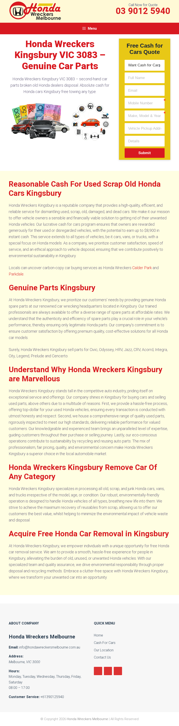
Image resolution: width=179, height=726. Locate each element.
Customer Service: (24, 697)
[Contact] (118, 671)
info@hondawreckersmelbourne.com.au (49, 647)
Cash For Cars (104, 643)
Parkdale (16, 274)
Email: (13, 647)
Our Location (104, 650)
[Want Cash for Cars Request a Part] (145, 65)
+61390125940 (52, 697)
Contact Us (102, 657)
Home (98, 635)
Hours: (14, 671)
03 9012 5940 (143, 11)
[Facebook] (98, 671)
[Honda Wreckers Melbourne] (36, 10)
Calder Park (142, 267)
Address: (16, 656)
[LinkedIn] (108, 671)
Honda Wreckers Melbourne (42, 637)
